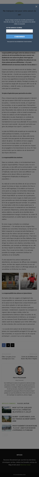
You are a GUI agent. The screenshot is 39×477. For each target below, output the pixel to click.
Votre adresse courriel (14, 28)
